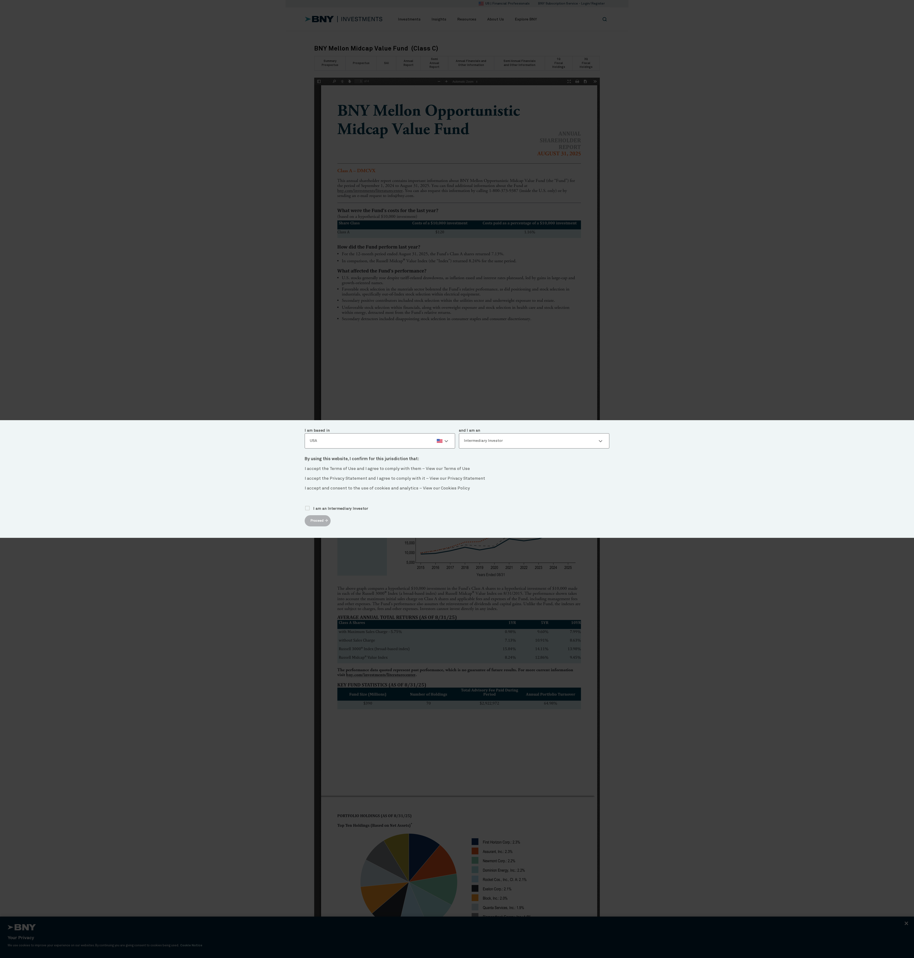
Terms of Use (457, 469)
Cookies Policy (455, 488)
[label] (380, 441)
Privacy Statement (466, 478)
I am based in (317, 430)
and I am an (469, 430)
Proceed (316, 520)
